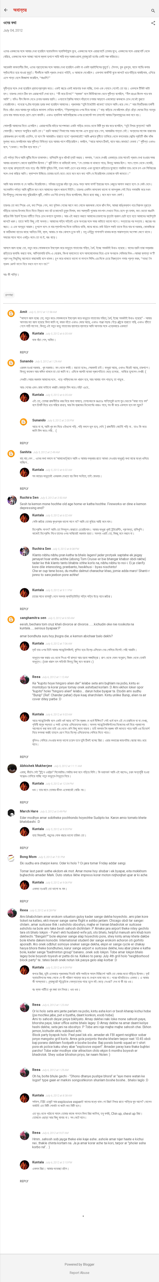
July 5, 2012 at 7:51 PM (51, 857)
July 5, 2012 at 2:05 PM (60, 420)
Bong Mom (28, 857)
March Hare (29, 811)
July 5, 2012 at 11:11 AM (68, 766)
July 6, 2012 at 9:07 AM (55, 1132)
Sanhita (25, 452)
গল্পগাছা (9, 295)
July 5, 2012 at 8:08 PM (66, 548)
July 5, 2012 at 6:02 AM (59, 469)
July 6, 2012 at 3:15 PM (59, 1162)
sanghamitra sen (33, 618)
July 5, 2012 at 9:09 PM (59, 967)
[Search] (153, 11)
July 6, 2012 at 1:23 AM (55, 1004)
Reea (36, 677)
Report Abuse (79, 1273)
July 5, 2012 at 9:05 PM (59, 829)
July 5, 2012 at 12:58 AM (43, 312)
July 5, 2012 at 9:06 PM (59, 882)
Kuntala (38, 333)
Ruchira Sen (29, 498)
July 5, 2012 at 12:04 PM (59, 783)
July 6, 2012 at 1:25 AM (55, 1070)
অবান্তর (20, 10)
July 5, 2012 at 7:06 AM (59, 643)
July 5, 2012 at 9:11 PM (59, 590)
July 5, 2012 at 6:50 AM (61, 618)
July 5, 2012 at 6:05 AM (59, 333)
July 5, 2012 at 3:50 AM (53, 497)
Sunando (26, 361)
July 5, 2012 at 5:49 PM (53, 811)
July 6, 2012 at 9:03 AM (59, 714)
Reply (24, 352)
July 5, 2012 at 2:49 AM (46, 452)
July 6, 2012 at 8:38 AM (59, 1095)
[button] (153, 23)
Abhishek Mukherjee (36, 766)
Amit (23, 312)
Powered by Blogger (79, 1264)
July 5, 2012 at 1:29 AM (48, 361)
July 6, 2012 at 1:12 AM (55, 677)
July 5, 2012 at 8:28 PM (43, 910)
